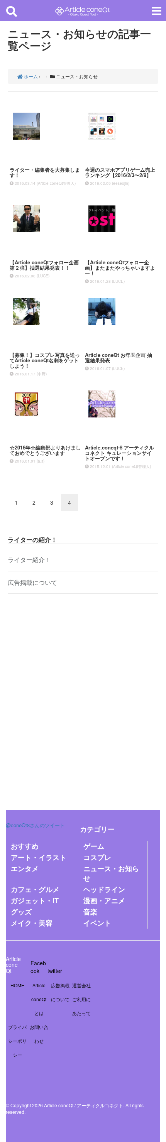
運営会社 (81, 985)
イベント (97, 923)
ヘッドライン (104, 889)
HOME (17, 985)
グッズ (21, 912)
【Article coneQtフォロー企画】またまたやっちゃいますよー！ (120, 267)
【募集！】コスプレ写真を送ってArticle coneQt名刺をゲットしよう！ (45, 360)
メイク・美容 (32, 923)
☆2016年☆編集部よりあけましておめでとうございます (45, 450)
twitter (54, 971)
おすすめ (25, 846)
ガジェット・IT (35, 900)
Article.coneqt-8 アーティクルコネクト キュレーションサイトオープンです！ (119, 453)
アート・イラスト (38, 857)
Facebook (38, 967)
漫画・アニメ (104, 900)
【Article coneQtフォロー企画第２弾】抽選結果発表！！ (44, 264)
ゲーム (93, 846)
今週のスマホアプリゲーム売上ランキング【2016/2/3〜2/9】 (120, 172)
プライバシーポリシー (17, 1041)
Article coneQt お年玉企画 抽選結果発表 (118, 357)
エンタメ (25, 868)
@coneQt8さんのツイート (35, 825)
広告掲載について (32, 582)
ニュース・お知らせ (111, 873)
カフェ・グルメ (35, 889)
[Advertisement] (83, 696)
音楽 (90, 912)
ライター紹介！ (29, 559)
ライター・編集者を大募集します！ (45, 172)
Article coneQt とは (38, 999)
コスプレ (97, 857)
